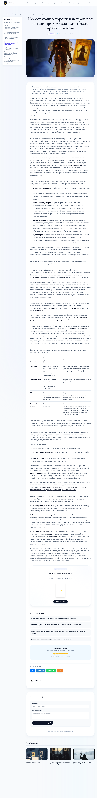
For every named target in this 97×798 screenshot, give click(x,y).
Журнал (8, 14)
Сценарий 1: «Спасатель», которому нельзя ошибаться (12, 38)
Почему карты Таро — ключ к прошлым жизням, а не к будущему (12, 24)
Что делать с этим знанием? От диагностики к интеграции (11, 62)
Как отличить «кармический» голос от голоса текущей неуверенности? (12, 53)
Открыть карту (60, 601)
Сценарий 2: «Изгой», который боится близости (11, 43)
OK (60, 670)
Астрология (36, 3)
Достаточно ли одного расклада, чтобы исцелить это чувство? (60, 639)
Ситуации (79, 3)
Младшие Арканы (47, 3)
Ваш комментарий (37, 710)
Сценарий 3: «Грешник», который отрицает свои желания (11, 48)
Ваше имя (35, 703)
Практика (56, 3)
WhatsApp (51, 670)
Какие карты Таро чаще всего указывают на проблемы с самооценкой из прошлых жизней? (60, 632)
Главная (29, 3)
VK (32, 670)
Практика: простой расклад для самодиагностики (11, 57)
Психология (64, 3)
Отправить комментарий (42, 723)
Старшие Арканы (88, 3)
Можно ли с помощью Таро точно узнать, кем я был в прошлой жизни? (60, 618)
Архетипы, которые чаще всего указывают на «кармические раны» (12, 29)
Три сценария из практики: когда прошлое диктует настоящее (11, 34)
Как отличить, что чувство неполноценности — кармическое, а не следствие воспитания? (60, 625)
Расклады (72, 3)
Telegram (41, 670)
